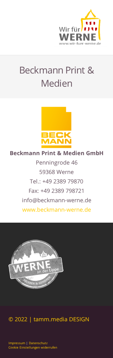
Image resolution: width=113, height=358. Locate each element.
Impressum (16, 343)
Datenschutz (38, 343)
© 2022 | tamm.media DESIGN (48, 319)
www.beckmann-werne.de (56, 209)
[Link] (80, 27)
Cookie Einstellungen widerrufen (32, 347)
